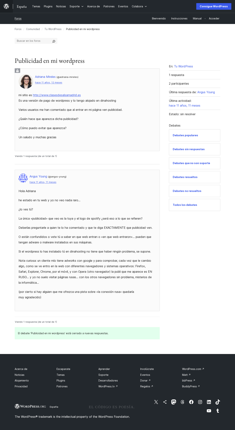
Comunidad (33, 29)
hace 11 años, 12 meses (48, 82)
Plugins (61, 380)
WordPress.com (193, 368)
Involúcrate (147, 368)
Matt (186, 374)
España (54, 406)
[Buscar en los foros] (53, 41)
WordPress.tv (108, 386)
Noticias (19, 374)
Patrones (62, 386)
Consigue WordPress (214, 6)
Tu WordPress (53, 29)
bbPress (188, 380)
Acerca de (21, 368)
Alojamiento (22, 380)
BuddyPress (191, 386)
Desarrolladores (108, 380)
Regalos (146, 386)
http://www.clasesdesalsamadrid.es (57, 95)
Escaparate (63, 368)
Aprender (104, 368)
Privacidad (21, 386)
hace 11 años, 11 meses (43, 182)
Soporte (103, 374)
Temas (61, 374)
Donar (145, 380)
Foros (18, 18)
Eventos (145, 374)
